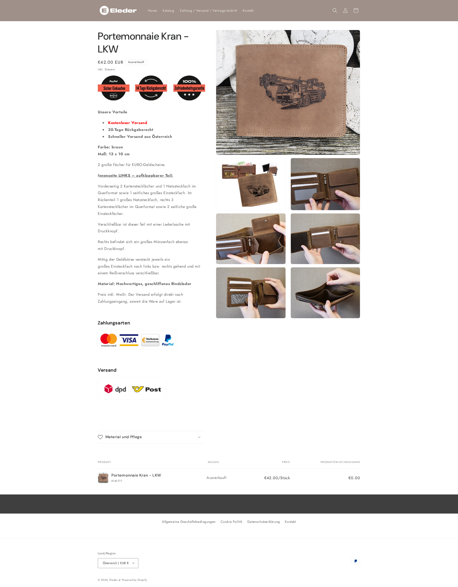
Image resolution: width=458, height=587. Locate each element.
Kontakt (290, 521)
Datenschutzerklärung (263, 521)
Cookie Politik (231, 521)
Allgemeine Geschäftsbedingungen (189, 521)
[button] (335, 10)
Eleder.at (115, 580)
